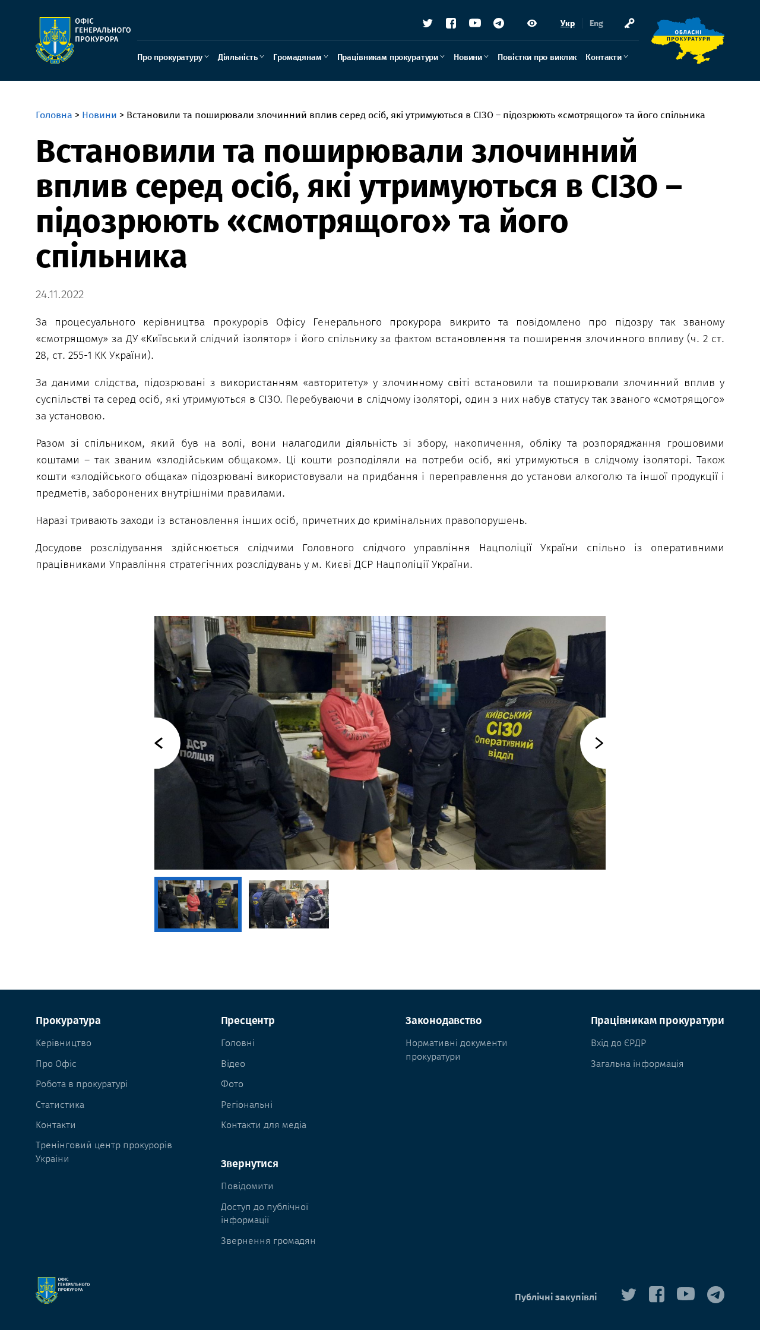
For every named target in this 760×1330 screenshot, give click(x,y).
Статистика (60, 1104)
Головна (54, 115)
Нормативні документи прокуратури (457, 1049)
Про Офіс (56, 1063)
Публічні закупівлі (556, 1297)
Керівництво (63, 1042)
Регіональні (247, 1104)
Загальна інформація (637, 1063)
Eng (596, 23)
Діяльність (238, 57)
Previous (154, 743)
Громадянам (297, 57)
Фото (232, 1083)
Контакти (603, 57)
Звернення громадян (268, 1240)
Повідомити (247, 1186)
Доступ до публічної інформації (264, 1213)
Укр (567, 23)
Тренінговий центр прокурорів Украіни (104, 1151)
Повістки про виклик (537, 57)
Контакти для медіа (263, 1124)
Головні (238, 1042)
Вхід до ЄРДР (618, 1042)
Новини (468, 57)
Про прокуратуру (169, 57)
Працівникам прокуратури (387, 57)
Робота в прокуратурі (82, 1083)
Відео (233, 1063)
